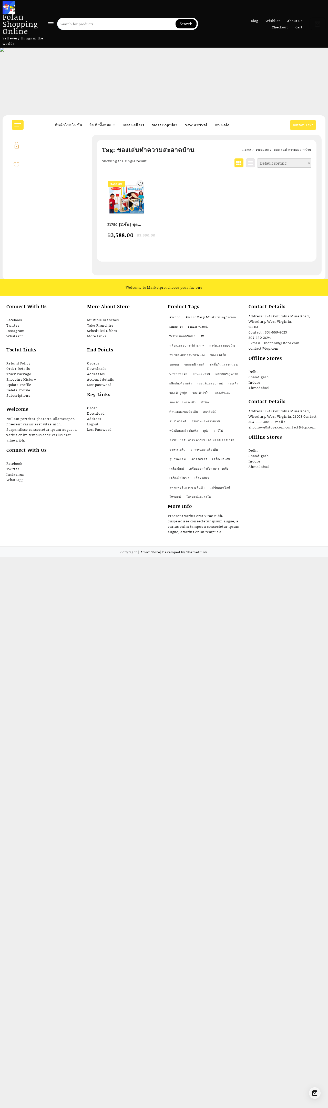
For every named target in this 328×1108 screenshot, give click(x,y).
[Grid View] (238, 162)
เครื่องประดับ (221, 459)
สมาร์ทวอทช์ (178, 421)
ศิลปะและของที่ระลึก (183, 412)
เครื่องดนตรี (199, 459)
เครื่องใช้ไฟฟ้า (179, 478)
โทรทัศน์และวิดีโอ (198, 497)
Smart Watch (198, 327)
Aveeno (174, 317)
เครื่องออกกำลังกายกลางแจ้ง (208, 469)
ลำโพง (205, 402)
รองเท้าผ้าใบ (201, 393)
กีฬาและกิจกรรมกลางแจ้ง (187, 355)
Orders (93, 363)
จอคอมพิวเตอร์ (194, 364)
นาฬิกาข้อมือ (178, 374)
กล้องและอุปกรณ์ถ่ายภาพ (186, 345)
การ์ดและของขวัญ (222, 345)
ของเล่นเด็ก (218, 355)
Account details (100, 379)
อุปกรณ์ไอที (177, 459)
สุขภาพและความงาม (206, 421)
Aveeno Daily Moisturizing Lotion (211, 317)
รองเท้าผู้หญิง (178, 393)
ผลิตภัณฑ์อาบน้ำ (180, 383)
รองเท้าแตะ (223, 393)
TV (202, 336)
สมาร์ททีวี (210, 412)
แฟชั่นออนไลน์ (220, 488)
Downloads (96, 368)
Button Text (303, 125)
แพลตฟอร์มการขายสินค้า (186, 488)
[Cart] (317, 24)
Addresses (96, 374)
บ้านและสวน (201, 374)
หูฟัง (206, 431)
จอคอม (174, 364)
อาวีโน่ (218, 431)
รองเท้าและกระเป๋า (182, 402)
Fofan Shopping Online (20, 23)
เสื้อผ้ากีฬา (201, 478)
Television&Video (182, 336)
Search (186, 24)
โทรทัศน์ (175, 497)
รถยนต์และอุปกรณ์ (210, 383)
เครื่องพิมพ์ (176, 469)
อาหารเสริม (177, 450)
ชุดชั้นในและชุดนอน (224, 364)
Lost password (99, 384)
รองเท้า (233, 383)
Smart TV (176, 327)
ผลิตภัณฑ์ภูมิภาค (227, 374)
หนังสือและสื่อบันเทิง (183, 431)
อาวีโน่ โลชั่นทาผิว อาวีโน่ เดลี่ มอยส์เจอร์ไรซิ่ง (201, 440)
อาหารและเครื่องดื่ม (204, 450)
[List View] (250, 162)
